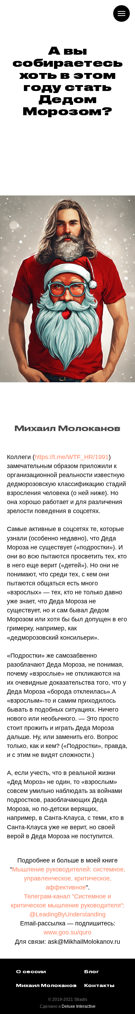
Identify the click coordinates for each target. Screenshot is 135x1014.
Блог (91, 972)
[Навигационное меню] (121, 13)
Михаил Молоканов (46, 986)
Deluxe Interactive (79, 1006)
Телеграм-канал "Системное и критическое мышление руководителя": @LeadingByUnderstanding (68, 905)
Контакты (99, 986)
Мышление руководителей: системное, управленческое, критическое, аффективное (68, 878)
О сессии (31, 972)
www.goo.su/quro (67, 932)
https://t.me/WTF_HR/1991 (72, 457)
